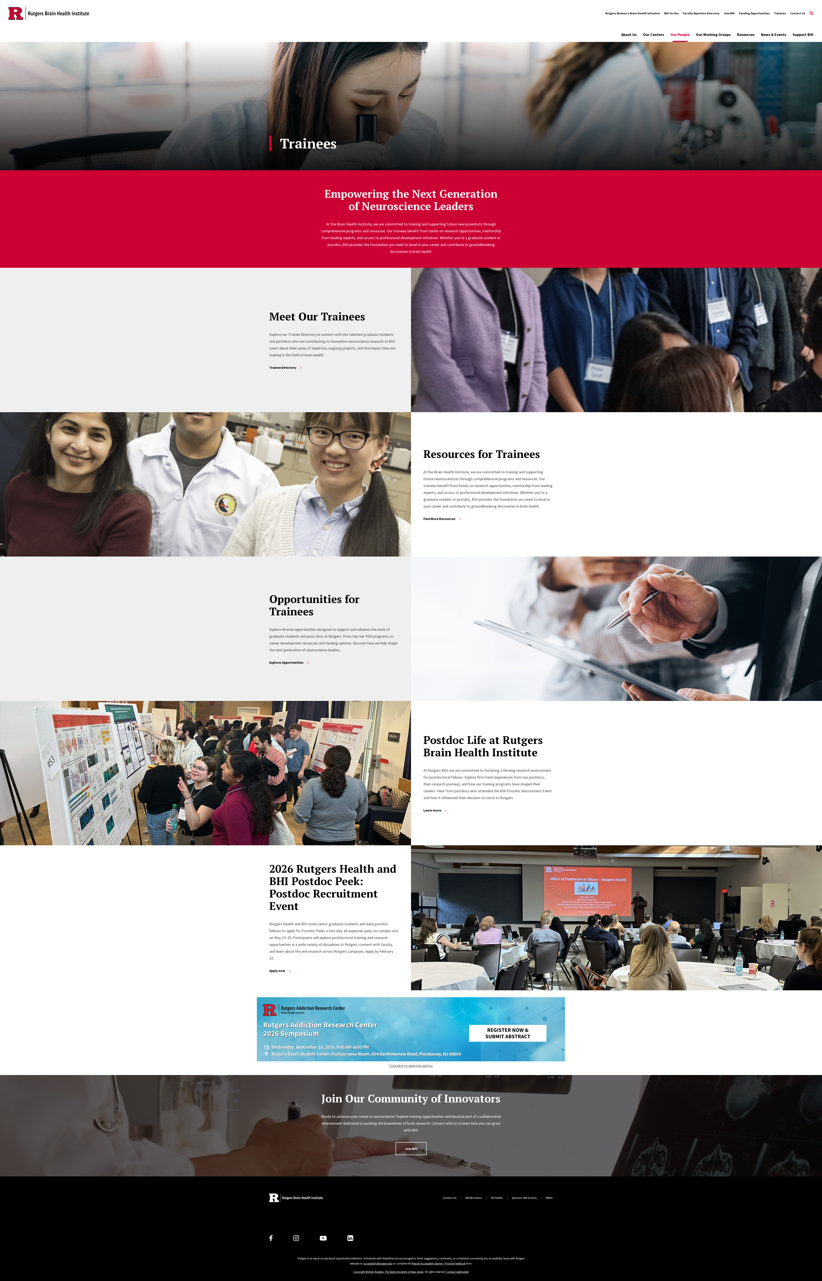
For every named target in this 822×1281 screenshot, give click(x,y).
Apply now (277, 971)
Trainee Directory (282, 367)
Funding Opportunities (754, 13)
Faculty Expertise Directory (701, 13)
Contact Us (797, 13)
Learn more (432, 810)
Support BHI (803, 34)
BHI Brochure (474, 1198)
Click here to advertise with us (411, 1065)
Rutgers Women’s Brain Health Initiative (632, 13)
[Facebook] (271, 1238)
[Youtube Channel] (323, 1238)
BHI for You (671, 13)
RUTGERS (497, 1198)
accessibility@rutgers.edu (377, 1263)
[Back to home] (296, 1198)
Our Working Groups (713, 34)
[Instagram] (296, 1238)
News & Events (773, 34)
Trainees (780, 13)
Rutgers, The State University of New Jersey (399, 1272)
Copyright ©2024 (363, 1272)
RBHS (549, 1198)
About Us (629, 34)
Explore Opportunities (286, 662)
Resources (746, 34)
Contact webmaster (457, 1272)
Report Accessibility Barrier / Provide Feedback (438, 1263)
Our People (679, 34)
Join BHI (729, 13)
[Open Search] (811, 13)
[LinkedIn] (350, 1238)
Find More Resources (439, 519)
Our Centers (653, 34)
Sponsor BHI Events (524, 1198)
